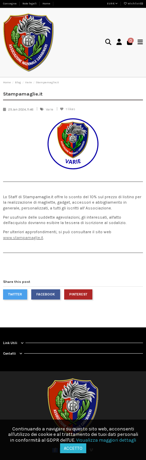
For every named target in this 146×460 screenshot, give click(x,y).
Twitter (15, 294)
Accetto (73, 448)
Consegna (10, 3)
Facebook (45, 294)
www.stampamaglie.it (23, 237)
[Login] (119, 43)
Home (46, 3)
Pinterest (78, 294)
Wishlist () (135, 3)
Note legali (29, 3)
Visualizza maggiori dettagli (106, 440)
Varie (50, 109)
